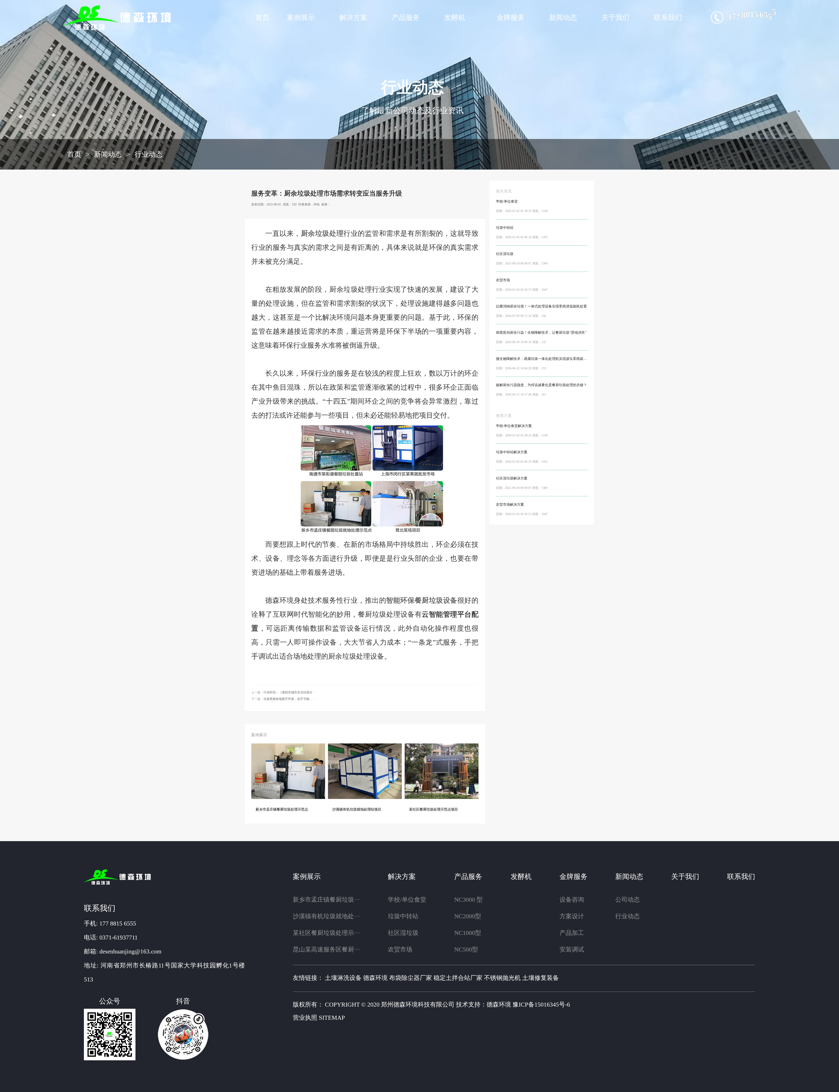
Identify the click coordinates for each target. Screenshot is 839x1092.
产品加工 (572, 932)
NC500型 (466, 949)
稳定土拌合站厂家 (457, 977)
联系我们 (668, 17)
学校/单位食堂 (407, 899)
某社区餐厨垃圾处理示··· (326, 932)
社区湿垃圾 (403, 932)
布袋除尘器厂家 (410, 977)
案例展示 (301, 17)
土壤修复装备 (540, 977)
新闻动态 (563, 17)
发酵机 (454, 17)
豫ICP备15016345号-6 (541, 1004)
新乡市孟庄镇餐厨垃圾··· (326, 899)
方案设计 (572, 916)
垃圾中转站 (403, 916)
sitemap (332, 1017)
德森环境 (375, 977)
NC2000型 (467, 916)
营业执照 (305, 1017)
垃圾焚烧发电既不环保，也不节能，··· (289, 699)
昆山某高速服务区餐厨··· (326, 949)
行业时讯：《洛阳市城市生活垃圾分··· (289, 692)
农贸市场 (400, 949)
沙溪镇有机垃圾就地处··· (326, 916)
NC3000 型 (468, 899)
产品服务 (406, 17)
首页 (262, 17)
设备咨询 (572, 899)
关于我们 (615, 17)
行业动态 (149, 154)
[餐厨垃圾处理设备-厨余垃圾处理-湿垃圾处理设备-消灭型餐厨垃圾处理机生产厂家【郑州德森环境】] (118, 17)
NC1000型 (467, 932)
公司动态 (627, 899)
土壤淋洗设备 (343, 977)
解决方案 (353, 17)
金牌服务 (511, 17)
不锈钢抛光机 (502, 977)
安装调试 (572, 949)
